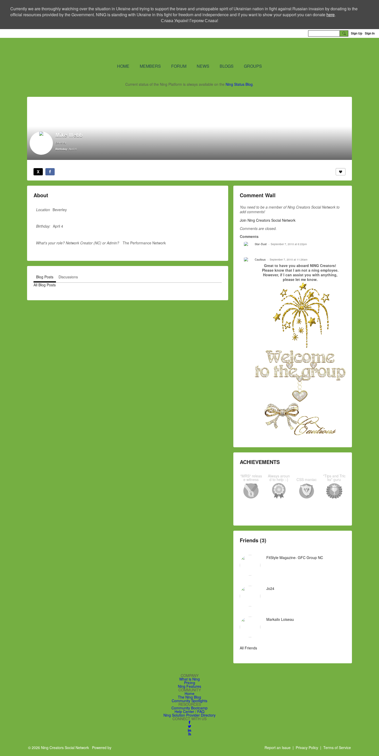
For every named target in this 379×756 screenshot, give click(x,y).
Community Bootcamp (189, 707)
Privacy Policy (307, 747)
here (330, 15)
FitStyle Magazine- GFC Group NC (294, 557)
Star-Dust (261, 244)
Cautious (260, 259)
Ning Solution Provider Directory (189, 715)
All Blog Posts (45, 284)
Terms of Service (337, 747)
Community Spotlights (189, 700)
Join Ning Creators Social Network (267, 220)
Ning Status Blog (239, 84)
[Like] (340, 171)
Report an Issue (278, 747)
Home (189, 693)
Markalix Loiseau (280, 619)
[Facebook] (50, 171)
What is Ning (189, 679)
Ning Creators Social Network (127, 50)
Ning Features (189, 686)
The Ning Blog (189, 697)
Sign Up (356, 33)
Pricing (189, 682)
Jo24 (270, 588)
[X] (38, 171)
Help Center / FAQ (189, 711)
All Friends (248, 647)
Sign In (370, 33)
